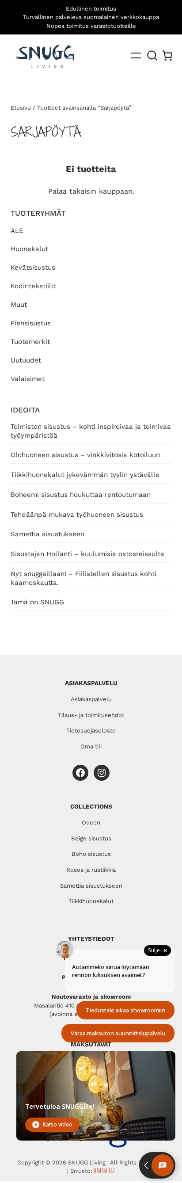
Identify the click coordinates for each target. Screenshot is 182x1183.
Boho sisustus (91, 854)
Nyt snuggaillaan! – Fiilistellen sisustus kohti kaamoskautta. (83, 578)
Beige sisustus (91, 838)
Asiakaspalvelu (91, 699)
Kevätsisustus (33, 267)
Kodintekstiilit (33, 286)
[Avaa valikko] (136, 55)
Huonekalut (29, 249)
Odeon (91, 822)
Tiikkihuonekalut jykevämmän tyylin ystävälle (85, 475)
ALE (17, 231)
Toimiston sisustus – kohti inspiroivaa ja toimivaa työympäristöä (91, 431)
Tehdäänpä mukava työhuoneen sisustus (77, 515)
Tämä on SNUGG (37, 602)
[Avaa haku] (152, 56)
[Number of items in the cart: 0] (167, 55)
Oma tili (91, 746)
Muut (19, 305)
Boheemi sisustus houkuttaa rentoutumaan (81, 495)
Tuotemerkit (30, 342)
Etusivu (21, 107)
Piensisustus (31, 323)
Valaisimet (28, 379)
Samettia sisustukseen (47, 534)
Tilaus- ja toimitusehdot (91, 715)
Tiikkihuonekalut (91, 901)
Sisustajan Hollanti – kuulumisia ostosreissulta (87, 554)
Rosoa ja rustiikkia (91, 869)
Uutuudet (26, 360)
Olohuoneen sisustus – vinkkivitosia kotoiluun (85, 455)
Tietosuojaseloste (91, 730)
